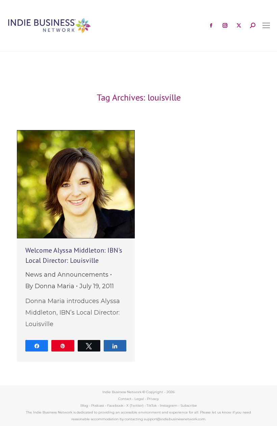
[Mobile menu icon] (266, 25)
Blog (84, 405)
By (49, 286)
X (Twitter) (135, 405)
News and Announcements (66, 274)
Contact (124, 399)
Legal (139, 399)
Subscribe (188, 405)
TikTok (152, 405)
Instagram (168, 405)
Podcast (97, 405)
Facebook (115, 405)
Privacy (153, 399)
